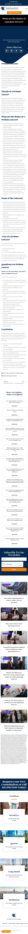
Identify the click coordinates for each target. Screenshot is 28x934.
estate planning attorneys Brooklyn (20, 756)
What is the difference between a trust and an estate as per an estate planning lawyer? (14, 430)
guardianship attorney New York (6, 760)
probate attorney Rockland (22, 741)
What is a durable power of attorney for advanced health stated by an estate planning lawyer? (14, 501)
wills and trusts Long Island (20, 752)
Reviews (18, 923)
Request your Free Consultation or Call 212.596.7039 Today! (14, 784)
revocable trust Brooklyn (18, 747)
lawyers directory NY (7, 748)
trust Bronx (8, 749)
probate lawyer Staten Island (5, 745)
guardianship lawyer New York (6, 762)
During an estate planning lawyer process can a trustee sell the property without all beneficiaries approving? (14, 481)
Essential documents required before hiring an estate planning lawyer (14, 420)
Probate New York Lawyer (14, 919)
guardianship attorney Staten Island (5, 761)
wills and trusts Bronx (7, 752)
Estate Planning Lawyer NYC (15, 762)
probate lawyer (9, 123)
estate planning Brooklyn (11, 757)
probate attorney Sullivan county (12, 742)
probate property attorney (4, 747)
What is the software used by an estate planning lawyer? (15, 539)
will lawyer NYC (15, 751)
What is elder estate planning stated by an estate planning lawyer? (15, 490)
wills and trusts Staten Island (21, 753)
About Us (5, 923)
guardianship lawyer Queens (22, 762)
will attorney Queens (11, 750)
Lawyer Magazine (19, 754)
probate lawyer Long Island (19, 743)
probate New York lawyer (9, 746)
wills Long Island (7, 755)
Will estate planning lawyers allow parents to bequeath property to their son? (15, 449)
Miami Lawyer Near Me (13, 754)
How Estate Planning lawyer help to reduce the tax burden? (14, 401)
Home (4, 40)
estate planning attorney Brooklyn (13, 758)
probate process (17, 78)
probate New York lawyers (4, 756)
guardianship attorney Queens (23, 760)
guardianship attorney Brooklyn (14, 759)
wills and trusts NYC (8, 753)
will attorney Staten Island (17, 750)
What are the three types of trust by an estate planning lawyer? (15, 439)
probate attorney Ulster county (21, 742)
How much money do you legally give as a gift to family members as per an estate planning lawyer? (15, 460)
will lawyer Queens (20, 751)
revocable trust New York (13, 748)
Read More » (15, 406)
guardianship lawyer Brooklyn (14, 761)
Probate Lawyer (19, 373)
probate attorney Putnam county (7, 741)
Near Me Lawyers (16, 763)
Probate (14, 376)
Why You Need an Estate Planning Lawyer (15, 410)
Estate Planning (7, 376)
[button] (26, 8)
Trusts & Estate (12, 8)
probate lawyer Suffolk (12, 745)
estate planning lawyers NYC (22, 755)
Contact (25, 923)
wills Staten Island (15, 755)
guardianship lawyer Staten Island (5, 763)
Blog (22, 923)
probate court (19, 337)
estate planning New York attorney (19, 757)
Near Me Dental (12, 763)
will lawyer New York (10, 751)
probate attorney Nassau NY (15, 740)
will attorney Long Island (19, 749)
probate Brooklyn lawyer (4, 743)
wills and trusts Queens (14, 753)
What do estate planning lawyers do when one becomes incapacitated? (14, 510)
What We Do (12, 923)
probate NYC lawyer (16, 746)
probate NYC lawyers (22, 746)
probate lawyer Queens (8, 744)
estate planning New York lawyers (5, 759)
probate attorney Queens (15, 741)
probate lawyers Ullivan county (19, 745)
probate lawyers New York (15, 744)
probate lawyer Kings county (12, 743)
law (4, 373)
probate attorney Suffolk (4, 742)
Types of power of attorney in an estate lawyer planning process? (15, 519)
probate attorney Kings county (7, 740)
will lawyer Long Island (4, 751)
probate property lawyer (11, 747)
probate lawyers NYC (22, 744)
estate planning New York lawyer (22, 758)
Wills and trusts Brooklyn (13, 752)
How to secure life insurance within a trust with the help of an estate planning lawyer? (15, 529)
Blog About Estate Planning (12, 40)
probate (12, 373)
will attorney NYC (6, 750)
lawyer (7, 373)
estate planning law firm (12, 9)
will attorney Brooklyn (13, 749)
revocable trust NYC (20, 748)
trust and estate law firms (11, 756)
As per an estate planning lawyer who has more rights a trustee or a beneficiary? (15, 470)
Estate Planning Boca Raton (6, 754)
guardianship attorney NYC (15, 760)
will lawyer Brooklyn (24, 750)
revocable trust (5, 749)
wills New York (11, 755)
